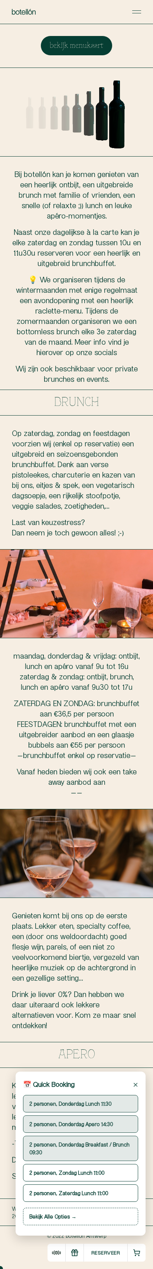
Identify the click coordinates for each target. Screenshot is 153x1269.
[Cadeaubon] (74, 1253)
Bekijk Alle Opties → (52, 1216)
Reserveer (105, 1252)
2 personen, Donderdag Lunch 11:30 (70, 1103)
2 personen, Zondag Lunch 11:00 (66, 1172)
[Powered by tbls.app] (56, 1253)
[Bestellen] (136, 1253)
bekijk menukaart (76, 45)
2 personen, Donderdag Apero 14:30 (71, 1124)
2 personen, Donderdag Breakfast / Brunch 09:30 (79, 1148)
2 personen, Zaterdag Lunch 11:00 (68, 1193)
